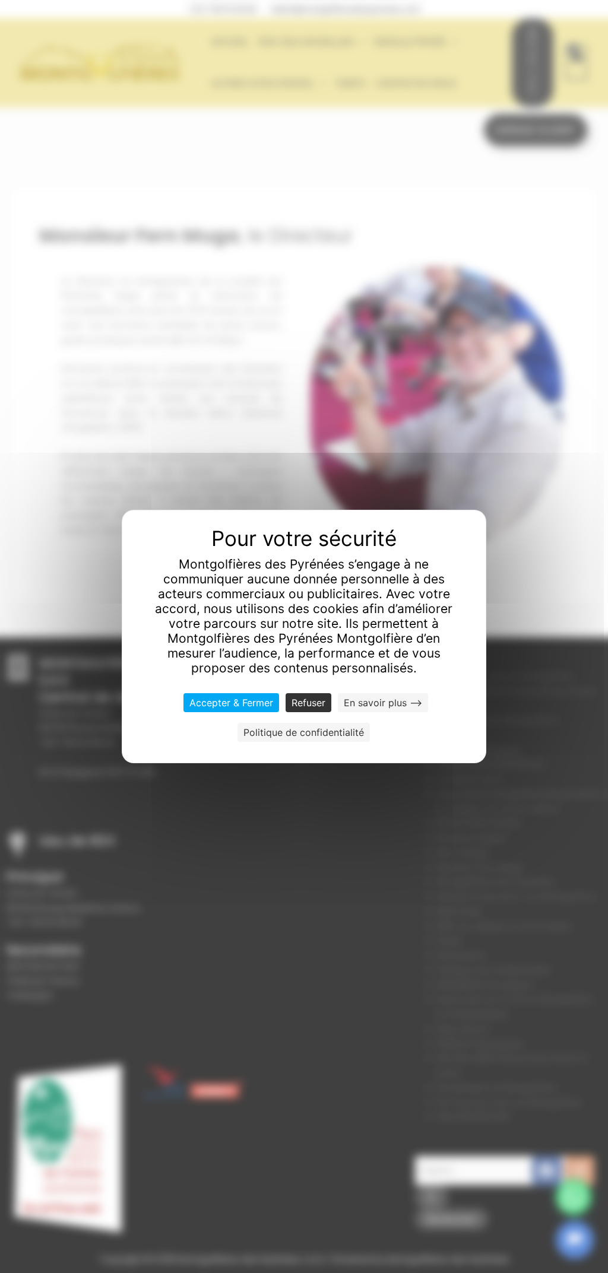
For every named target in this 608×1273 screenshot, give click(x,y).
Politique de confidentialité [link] (303, 732)
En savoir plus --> (383, 703)
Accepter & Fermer (231, 703)
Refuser (308, 703)
